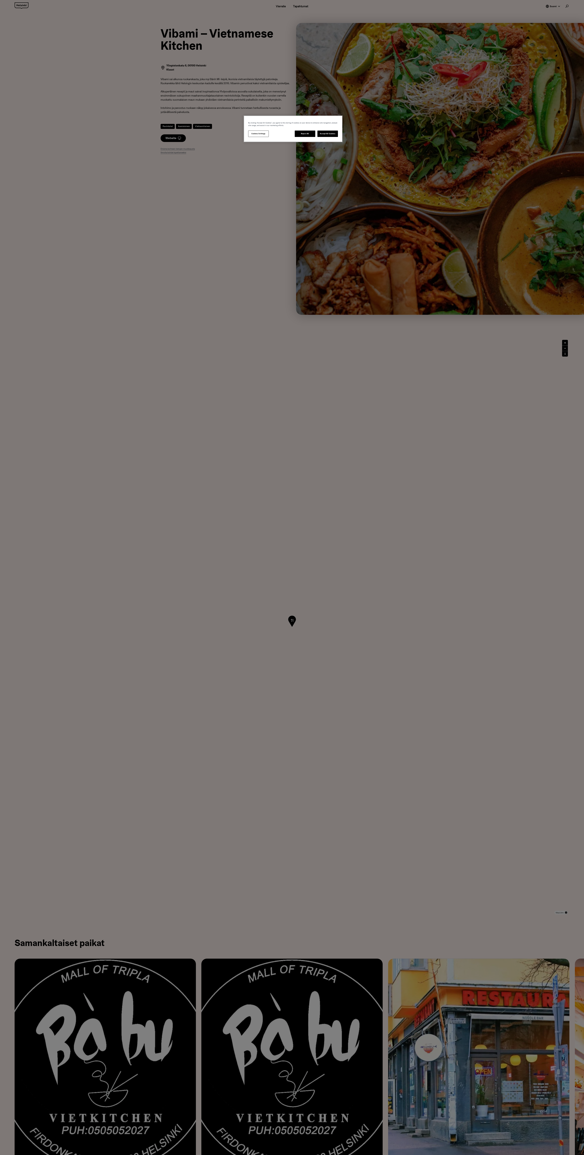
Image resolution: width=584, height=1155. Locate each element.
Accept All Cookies (327, 134)
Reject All (305, 134)
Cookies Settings (258, 134)
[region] (293, 129)
